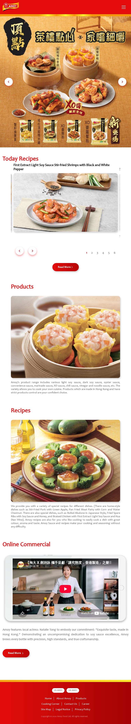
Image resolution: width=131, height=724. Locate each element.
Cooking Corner (50, 704)
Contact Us (70, 704)
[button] (9, 82)
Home (48, 698)
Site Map (46, 709)
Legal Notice (63, 709)
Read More (64, 267)
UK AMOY (73, 690)
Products (81, 698)
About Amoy (63, 698)
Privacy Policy (82, 709)
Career (86, 704)
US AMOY (58, 690)
